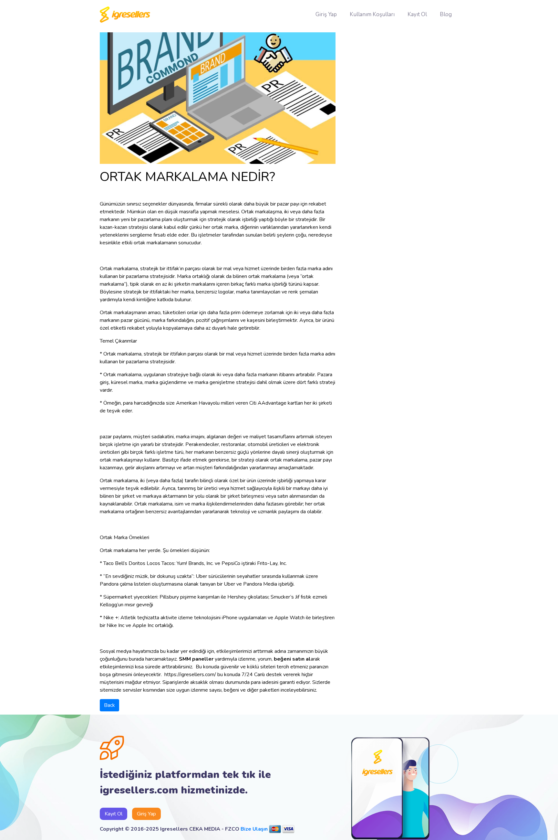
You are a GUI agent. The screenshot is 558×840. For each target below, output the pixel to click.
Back (109, 705)
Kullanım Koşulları (372, 14)
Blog (446, 14)
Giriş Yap (326, 14)
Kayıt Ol (417, 14)
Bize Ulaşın (254, 829)
